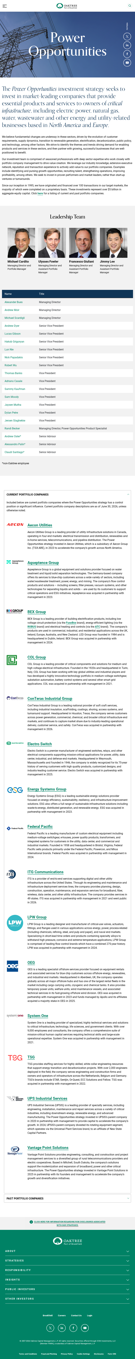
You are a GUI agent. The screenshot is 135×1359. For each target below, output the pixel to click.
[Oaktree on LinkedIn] (127, 45)
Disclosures (99, 1354)
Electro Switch (39, 743)
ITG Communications (45, 871)
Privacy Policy (67, 1354)
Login (89, 1315)
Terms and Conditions (28, 1354)
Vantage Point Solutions (47, 1147)
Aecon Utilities (39, 524)
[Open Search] (129, 5)
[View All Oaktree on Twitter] (127, 36)
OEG (31, 962)
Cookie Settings (83, 1354)
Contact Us (76, 1315)
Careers (62, 1315)
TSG (31, 1056)
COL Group (36, 657)
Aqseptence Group (43, 562)
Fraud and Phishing (49, 1354)
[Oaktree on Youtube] (127, 63)
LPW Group (37, 916)
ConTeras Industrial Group (49, 698)
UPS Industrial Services (47, 1098)
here (40, 193)
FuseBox (71, 622)
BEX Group (36, 611)
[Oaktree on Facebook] (127, 54)
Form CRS (112, 1354)
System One (37, 1015)
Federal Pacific (40, 826)
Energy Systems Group (46, 789)
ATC (97, 626)
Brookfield (48, 1315)
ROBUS (31, 626)
